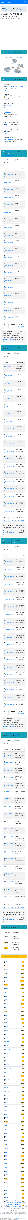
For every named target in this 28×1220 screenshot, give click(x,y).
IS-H (6, 1061)
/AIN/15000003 (8, 190)
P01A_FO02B (9, 844)
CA (6, 981)
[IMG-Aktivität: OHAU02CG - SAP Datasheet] (4, 698)
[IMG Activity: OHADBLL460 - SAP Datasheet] (4, 482)
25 (18, 326)
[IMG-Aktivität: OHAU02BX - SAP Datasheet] (4, 653)
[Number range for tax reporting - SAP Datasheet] (9, 798)
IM (6, 1034)
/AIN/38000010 (8, 288)
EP (6, 1007)
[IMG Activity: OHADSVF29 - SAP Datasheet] (17, 16)
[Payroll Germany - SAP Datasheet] (12, 896)
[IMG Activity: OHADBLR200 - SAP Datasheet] (4, 505)
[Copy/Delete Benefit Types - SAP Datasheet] (4, 815)
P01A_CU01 (8, 806)
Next (22, 326)
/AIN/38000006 (8, 257)
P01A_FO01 (8, 821)
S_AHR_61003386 (9, 496)
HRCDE (7, 113)
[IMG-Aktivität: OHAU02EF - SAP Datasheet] (4, 578)
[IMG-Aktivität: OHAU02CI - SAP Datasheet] (4, 683)
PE (6, 1133)
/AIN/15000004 (8, 197)
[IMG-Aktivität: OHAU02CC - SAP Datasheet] (4, 646)
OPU (6, 1125)
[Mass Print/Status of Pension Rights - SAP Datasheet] (4, 837)
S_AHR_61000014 (9, 637)
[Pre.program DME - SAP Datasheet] (12, 828)
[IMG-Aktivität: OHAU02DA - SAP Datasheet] (4, 638)
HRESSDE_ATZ (8, 755)
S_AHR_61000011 (9, 614)
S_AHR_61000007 (9, 584)
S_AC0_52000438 (9, 443)
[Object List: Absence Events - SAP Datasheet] (9, 366)
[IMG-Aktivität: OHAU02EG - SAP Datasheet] (4, 570)
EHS (6, 1004)
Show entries (13, 160)
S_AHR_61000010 (9, 607)
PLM (6, 1137)
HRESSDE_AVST (8, 763)
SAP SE (16, 1218)
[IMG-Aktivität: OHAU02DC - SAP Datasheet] (4, 593)
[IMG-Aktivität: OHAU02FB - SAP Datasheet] (4, 616)
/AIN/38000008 (8, 272)
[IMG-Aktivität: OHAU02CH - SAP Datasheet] (4, 691)
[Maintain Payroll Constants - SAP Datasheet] (9, 790)
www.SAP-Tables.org (16, 1201)
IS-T (6, 1099)
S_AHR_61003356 (9, 466)
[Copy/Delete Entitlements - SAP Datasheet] (12, 805)
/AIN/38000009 (8, 280)
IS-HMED (8, 1068)
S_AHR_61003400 (9, 511)
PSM (6, 1156)
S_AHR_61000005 (9, 569)
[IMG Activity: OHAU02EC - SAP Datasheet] (4, 563)
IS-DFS (7, 1053)
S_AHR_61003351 (9, 458)
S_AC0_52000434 (9, 413)
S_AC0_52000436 (9, 428)
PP (6, 1144)
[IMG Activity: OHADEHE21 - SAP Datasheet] (4, 460)
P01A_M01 (8, 896)
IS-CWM (7, 1049)
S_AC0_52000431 (9, 391)
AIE (6, 965)
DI (6, 996)
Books (5, 339)
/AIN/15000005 (8, 205)
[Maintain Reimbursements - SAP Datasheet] (4, 868)
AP (6, 969)
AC (6, 962)
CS (6, 992)
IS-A (6, 1038)
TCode (6, 169)
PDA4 (7, 366)
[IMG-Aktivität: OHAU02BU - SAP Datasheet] (4, 676)
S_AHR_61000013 (9, 629)
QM (6, 1167)
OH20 (7, 791)
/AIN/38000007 (8, 265)
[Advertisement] (14, 36)
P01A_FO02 (8, 829)
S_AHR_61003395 (9, 504)
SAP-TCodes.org (3, 1212)
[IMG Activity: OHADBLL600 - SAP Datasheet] (4, 490)
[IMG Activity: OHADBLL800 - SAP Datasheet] (4, 497)
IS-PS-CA (8, 1091)
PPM (6, 1148)
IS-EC (7, 1057)
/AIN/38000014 (8, 318)
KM (6, 1106)
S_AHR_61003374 (9, 481)
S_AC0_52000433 (9, 406)
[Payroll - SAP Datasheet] (7, 131)
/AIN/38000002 (8, 227)
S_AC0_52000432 (9, 398)
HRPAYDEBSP (8, 785)
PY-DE (22, 8)
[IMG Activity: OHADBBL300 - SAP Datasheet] (4, 452)
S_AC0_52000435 (9, 421)
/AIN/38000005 (8, 250)
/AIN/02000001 (8, 175)
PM (6, 1140)
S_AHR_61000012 (9, 622)
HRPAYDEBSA (8, 778)
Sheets (12, 339)
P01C (7, 10)
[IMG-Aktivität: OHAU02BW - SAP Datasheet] (4, 661)
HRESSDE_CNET (8, 770)
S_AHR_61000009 (9, 599)
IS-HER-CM (8, 1064)
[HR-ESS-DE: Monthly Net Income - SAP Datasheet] (4, 771)
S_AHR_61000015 (9, 644)
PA (6, 1129)
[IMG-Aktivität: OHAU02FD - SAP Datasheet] (4, 601)
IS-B (6, 1045)
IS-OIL (7, 1083)
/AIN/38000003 (8, 235)
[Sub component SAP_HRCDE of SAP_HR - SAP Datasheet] (13, 138)
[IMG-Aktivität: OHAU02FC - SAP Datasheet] (4, 608)
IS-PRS (7, 1087)
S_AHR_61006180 (18, 10)
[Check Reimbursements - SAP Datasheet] (4, 875)
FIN (6, 1015)
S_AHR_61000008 (9, 592)
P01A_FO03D (9, 874)
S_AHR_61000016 (9, 652)
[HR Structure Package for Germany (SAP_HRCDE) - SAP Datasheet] (10, 112)
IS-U (6, 1102)
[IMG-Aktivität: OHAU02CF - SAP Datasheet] (4, 706)
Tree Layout (19, 57)
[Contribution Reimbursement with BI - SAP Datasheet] (4, 890)
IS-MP (7, 1080)
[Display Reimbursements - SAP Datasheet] (4, 860)
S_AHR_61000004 (9, 562)
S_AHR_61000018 (9, 667)
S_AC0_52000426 (9, 376)
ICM (6, 1030)
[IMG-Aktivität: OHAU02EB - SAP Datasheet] (4, 585)
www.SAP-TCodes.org (17, 1206)
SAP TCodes (5, 2)
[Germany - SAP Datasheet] (9, 123)
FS (6, 1019)
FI (6, 1011)
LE (6, 1110)
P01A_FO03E (9, 881)
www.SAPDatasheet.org (9, 1202)
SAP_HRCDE (7, 8)
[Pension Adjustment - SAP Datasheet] (12, 820)
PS (6, 1152)
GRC (6, 1023)
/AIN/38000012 (8, 303)
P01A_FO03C (9, 866)
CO (6, 984)
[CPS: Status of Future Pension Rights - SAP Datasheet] (4, 764)
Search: (6, 163)
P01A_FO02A (9, 836)
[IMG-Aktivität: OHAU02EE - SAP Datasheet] (4, 623)
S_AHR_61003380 (9, 489)
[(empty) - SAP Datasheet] (4, 183)
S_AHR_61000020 (9, 682)
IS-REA (7, 1095)
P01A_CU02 (8, 813)
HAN (6, 1026)
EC (6, 1000)
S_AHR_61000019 (9, 675)
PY (16, 8)
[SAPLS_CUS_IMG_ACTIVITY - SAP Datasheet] (22, 86)
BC (6, 973)
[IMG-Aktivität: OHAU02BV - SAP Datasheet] (4, 668)
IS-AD (7, 1042)
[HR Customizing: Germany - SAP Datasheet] (8, 95)
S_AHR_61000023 (9, 705)
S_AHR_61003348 (9, 451)
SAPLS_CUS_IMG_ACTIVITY (13, 86)
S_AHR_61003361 (9, 474)
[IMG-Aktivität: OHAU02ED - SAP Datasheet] (4, 631)
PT (6, 1159)
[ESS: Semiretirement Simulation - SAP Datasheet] (4, 756)
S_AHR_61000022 (9, 697)
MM (6, 1121)
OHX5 (7, 798)
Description (18, 169)
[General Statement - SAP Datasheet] (4, 845)
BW (6, 977)
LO (6, 1114)
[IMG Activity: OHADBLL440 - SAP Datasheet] (4, 475)
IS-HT (7, 1072)
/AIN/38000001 (8, 220)
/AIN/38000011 (8, 295)
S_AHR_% (8, 105)
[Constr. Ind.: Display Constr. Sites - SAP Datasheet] (12, 777)
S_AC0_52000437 (9, 436)
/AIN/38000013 (8, 310)
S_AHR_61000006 (9, 577)
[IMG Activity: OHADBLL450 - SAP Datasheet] (4, 467)
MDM (6, 1118)
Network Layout (9, 57)
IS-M (6, 1076)
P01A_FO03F (9, 889)
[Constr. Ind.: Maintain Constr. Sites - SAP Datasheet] (12, 785)
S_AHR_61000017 (9, 659)
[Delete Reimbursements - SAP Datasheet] (4, 883)
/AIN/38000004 (8, 242)
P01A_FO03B (9, 859)
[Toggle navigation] (24, 2)
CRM (6, 988)
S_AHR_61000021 (9, 690)
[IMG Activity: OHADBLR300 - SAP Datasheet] (4, 513)
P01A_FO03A (9, 851)
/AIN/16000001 (8, 212)
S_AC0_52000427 (9, 383)
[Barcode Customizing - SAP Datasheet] (4, 176)
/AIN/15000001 (8, 182)
